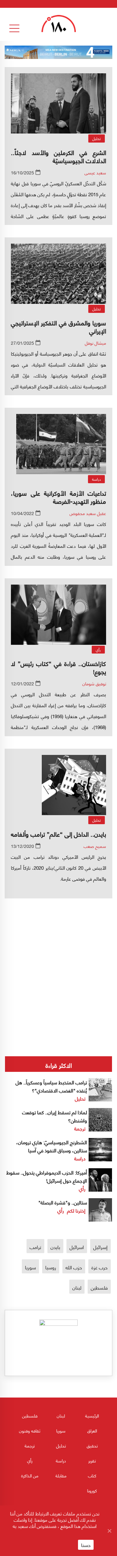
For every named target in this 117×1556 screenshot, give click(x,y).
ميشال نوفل (95, 342)
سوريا (30, 1267)
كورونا (92, 1490)
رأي (98, 649)
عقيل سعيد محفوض (88, 513)
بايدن (55, 1246)
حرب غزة (99, 1267)
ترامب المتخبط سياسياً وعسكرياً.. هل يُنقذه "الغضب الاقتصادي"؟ (51, 1086)
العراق (92, 1430)
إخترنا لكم (76, 1210)
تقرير (92, 1460)
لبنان (76, 1287)
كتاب (92, 1475)
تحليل (96, 138)
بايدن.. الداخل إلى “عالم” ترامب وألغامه (58, 833)
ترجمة (79, 1128)
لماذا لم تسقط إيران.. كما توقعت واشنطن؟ (54, 1116)
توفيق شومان (94, 683)
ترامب (35, 1246)
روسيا (50, 1267)
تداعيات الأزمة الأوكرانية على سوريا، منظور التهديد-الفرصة (58, 497)
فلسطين (99, 1287)
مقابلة (61, 1475)
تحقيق (92, 1445)
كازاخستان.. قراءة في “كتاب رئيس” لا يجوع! (58, 667)
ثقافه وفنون (29, 1430)
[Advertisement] (58, 956)
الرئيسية (92, 1415)
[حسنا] (109, 1531)
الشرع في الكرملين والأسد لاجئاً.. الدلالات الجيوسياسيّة (58, 156)
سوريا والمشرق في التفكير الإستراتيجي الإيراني (58, 326)
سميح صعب (95, 846)
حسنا (85, 1544)
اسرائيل (77, 1246)
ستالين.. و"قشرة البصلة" (62, 1202)
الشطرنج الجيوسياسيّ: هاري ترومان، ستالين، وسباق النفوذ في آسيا (51, 1146)
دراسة (96, 479)
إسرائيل (100, 1246)
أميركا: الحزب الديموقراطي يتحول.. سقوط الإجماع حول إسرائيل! (46, 1176)
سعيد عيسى (95, 172)
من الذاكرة (29, 1475)
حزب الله (74, 1267)
